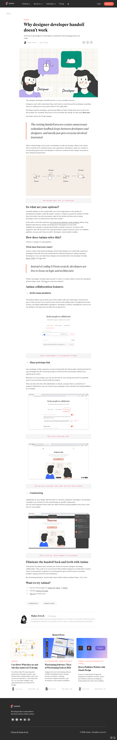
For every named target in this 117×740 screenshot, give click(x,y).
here (46, 281)
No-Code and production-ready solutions (64, 222)
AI (45, 661)
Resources (37, 4)
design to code (49, 603)
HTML (33, 258)
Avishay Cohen (18, 689)
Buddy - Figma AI (59, 661)
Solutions (25, 4)
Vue (40, 258)
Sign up (32, 594)
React (28, 258)
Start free (109, 4)
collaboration (33, 603)
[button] (113, 737)
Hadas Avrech (31, 42)
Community (50, 4)
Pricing (61, 4)
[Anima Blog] (10, 3)
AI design (50, 661)
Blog (8, 13)
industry (26, 19)
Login (99, 4)
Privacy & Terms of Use (19, 732)
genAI (91, 661)
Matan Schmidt (52, 689)
